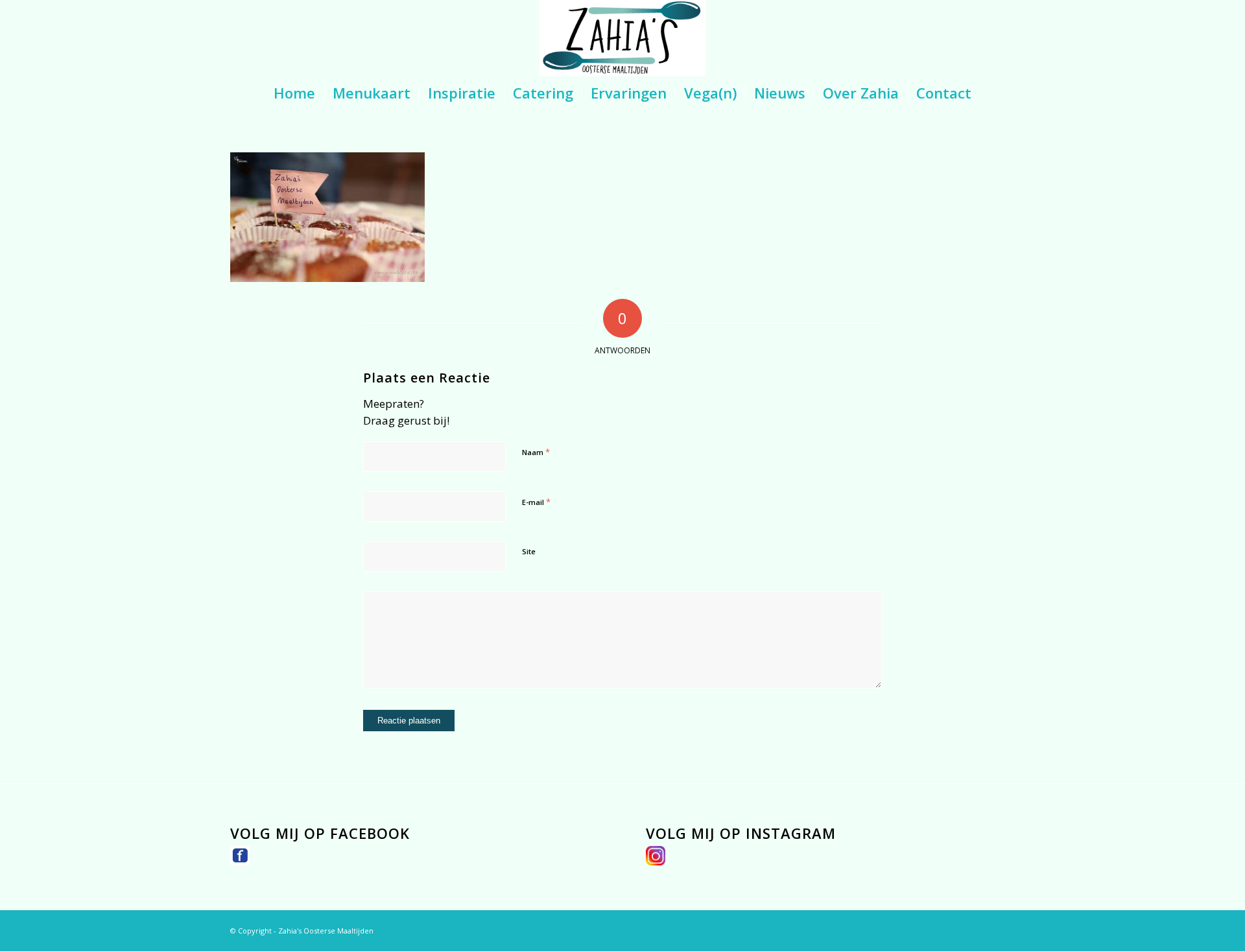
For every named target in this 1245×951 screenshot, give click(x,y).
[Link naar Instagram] (1005, 926)
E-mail (536, 502)
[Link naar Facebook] (985, 926)
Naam (536, 452)
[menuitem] (294, 92)
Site (529, 551)
